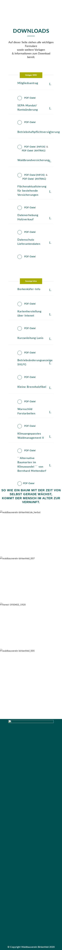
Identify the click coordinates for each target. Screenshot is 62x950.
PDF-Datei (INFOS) (34, 147)
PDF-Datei (30, 98)
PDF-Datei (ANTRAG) (33, 150)
